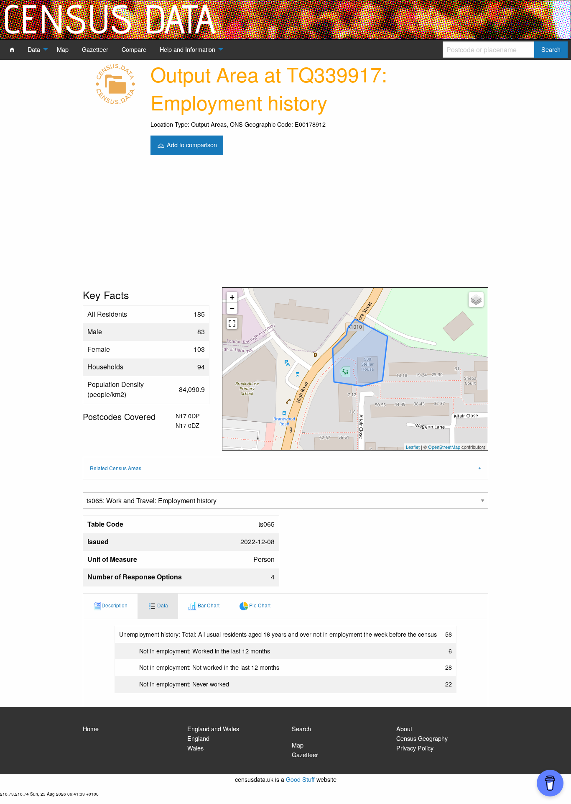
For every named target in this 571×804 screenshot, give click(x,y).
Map (297, 744)
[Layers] (476, 299)
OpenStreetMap (444, 446)
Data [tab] (162, 605)
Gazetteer (305, 754)
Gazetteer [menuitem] (95, 49)
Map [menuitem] (63, 49)
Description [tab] (114, 605)
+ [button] (232, 297)
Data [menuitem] (34, 49)
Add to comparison (191, 144)
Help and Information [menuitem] (187, 49)
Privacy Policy (414, 747)
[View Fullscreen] (232, 323)
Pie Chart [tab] (259, 605)
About (404, 728)
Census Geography (422, 738)
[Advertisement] (285, 224)
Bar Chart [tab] (207, 605)
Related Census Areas (115, 467)
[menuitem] (12, 49)
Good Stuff (300, 779)
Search (301, 728)
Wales (195, 747)
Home (91, 728)
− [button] (232, 308)
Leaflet (413, 446)
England (198, 738)
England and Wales (213, 728)
